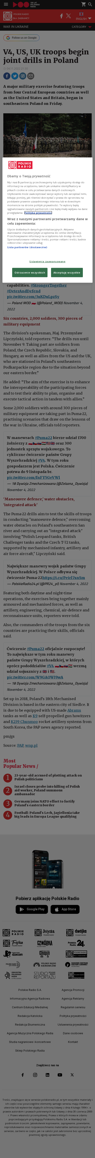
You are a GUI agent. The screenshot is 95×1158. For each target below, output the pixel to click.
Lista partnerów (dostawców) (27, 247)
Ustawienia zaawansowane (47, 261)
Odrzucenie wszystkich (30, 272)
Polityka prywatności (38, 212)
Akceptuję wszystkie (66, 272)
